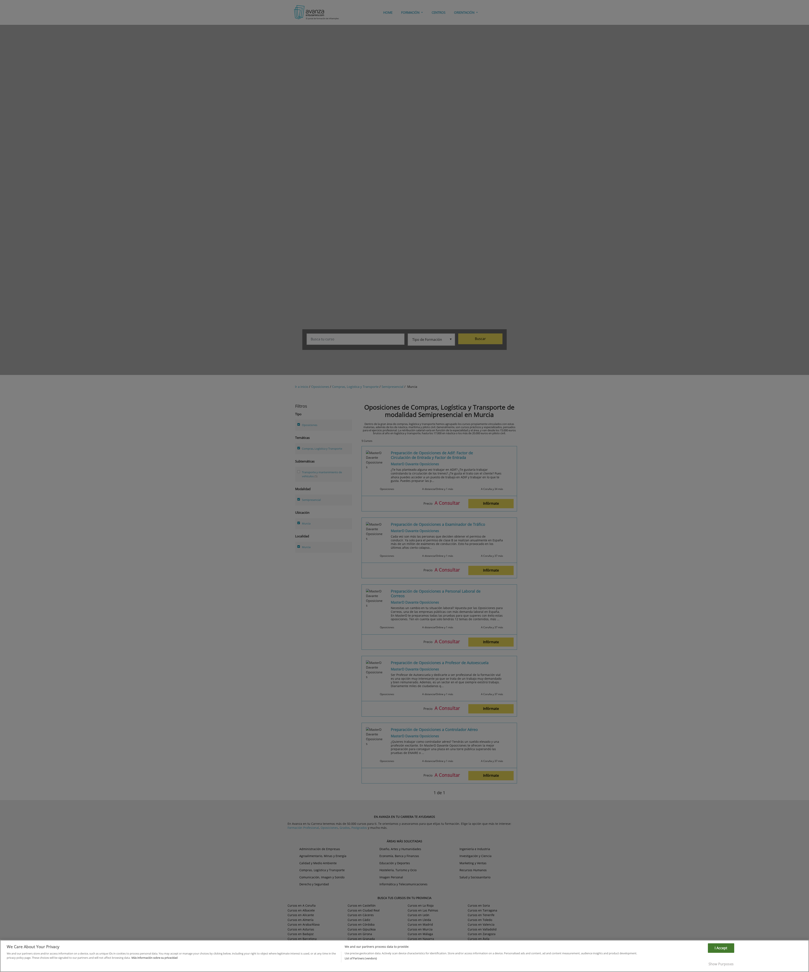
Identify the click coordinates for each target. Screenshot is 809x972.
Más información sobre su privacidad (154, 957)
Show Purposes (721, 964)
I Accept (721, 948)
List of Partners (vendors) (361, 958)
